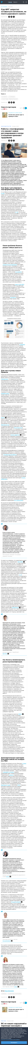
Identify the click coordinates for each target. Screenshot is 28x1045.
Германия (12, 96)
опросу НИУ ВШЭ (19, 284)
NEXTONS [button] (20, 561)
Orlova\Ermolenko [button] (16, 902)
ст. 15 (16, 212)
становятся (13, 297)
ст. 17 (20, 574)
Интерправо (4, 6)
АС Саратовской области (10, 454)
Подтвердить (14, 1042)
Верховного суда (5, 785)
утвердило (22, 344)
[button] (9, 17)
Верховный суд (5, 424)
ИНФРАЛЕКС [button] (15, 607)
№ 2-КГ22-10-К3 (18, 427)
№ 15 (19, 785)
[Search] (23, 2)
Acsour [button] (3, 417)
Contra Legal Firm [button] (15, 435)
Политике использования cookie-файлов (10, 1039)
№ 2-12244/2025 (18, 500)
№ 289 (2, 193)
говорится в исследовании (10, 264)
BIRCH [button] (20, 714)
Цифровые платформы (15, 993)
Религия (5, 96)
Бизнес (4, 993)
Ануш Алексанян (9, 991)
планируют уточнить (8, 772)
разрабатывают (5, 393)
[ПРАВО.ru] (2, 2)
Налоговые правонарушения (10, 99)
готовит (24, 763)
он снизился (18, 272)
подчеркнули (4, 379)
